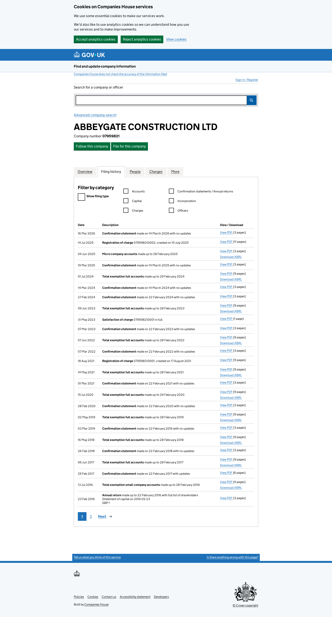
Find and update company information (105, 66)
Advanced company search (95, 115)
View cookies (176, 39)
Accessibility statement (135, 597)
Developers (161, 597)
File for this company (129, 146)
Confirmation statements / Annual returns (205, 191)
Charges (137, 210)
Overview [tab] (85, 171)
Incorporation (187, 201)
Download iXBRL (231, 257)
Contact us (109, 597)
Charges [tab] (156, 171)
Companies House (96, 604)
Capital (137, 201)
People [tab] (135, 171)
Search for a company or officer (98, 87)
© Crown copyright (245, 605)
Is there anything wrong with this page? (232, 557)
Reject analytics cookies (142, 39)
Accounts (138, 191)
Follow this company (92, 146)
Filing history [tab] (111, 171)
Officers (183, 210)
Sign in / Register (247, 80)
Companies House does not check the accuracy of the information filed (120, 74)
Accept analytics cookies (95, 39)
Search (251, 100)
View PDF (226, 232)
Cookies (92, 597)
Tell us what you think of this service (97, 557)
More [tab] (175, 171)
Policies (79, 597)
